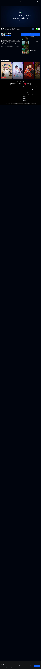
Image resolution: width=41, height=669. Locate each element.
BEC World (24, 89)
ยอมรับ (37, 665)
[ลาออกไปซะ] (17, 70)
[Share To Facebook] (33, 29)
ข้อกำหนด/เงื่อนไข (25, 98)
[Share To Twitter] (35, 29)
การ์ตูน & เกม (3, 92)
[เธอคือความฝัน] (29, 70)
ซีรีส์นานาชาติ (3, 91)
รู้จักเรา (24, 91)
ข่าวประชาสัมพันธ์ (15, 92)
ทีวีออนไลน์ (20, 89)
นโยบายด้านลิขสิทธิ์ (25, 92)
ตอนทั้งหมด (30, 34)
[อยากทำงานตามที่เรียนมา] (6, 70)
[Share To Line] (37, 29)
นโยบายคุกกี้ (24, 96)
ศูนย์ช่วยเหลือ (24, 100)
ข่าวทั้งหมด (14, 89)
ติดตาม (8, 35)
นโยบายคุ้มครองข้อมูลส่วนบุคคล (27, 94)
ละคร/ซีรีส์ (3, 89)
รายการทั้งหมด (9, 89)
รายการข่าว (14, 91)
